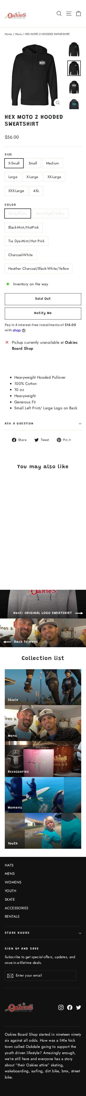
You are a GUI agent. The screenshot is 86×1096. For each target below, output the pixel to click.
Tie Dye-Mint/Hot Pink (26, 241)
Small (33, 163)
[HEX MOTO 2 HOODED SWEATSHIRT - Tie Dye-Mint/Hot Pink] (23, 560)
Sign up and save (22, 948)
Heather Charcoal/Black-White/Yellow (38, 268)
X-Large (32, 177)
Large (12, 177)
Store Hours (17, 933)
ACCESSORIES (16, 908)
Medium (52, 163)
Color (10, 204)
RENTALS (12, 916)
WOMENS (13, 882)
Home (8, 34)
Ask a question (19, 423)
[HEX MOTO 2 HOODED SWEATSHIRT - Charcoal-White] (28, 560)
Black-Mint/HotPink (23, 227)
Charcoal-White (20, 255)
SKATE (10, 899)
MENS (10, 873)
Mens (18, 34)
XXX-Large (16, 190)
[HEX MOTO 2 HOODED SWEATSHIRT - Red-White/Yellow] (12, 560)
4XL (36, 190)
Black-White (17, 213)
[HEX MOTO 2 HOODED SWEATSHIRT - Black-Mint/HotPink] (18, 560)
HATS (9, 865)
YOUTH (10, 891)
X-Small (14, 163)
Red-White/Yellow (50, 213)
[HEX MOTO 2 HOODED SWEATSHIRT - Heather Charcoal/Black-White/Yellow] (33, 560)
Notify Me (43, 313)
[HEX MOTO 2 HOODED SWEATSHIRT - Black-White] (7, 560)
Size (8, 154)
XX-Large (54, 177)
